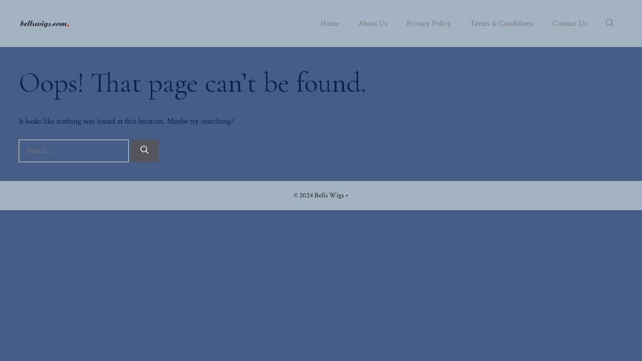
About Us (373, 23)
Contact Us (569, 23)
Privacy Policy (429, 23)
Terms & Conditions (501, 23)
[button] (609, 23)
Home (330, 23)
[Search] (144, 151)
